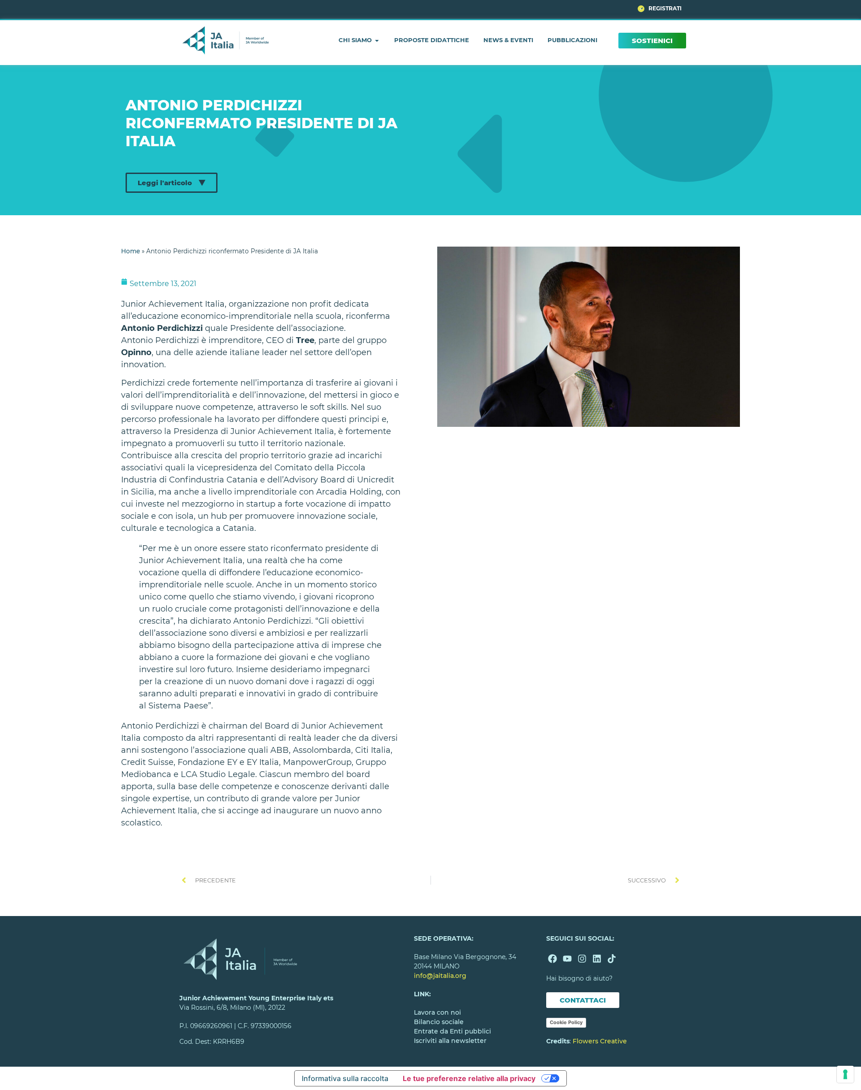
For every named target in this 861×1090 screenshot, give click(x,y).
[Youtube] (567, 958)
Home (130, 251)
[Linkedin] (597, 958)
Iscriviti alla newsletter (450, 1041)
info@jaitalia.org (440, 976)
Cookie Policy (566, 1022)
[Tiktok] (611, 958)
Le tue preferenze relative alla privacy (469, 1078)
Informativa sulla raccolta (345, 1078)
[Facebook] (552, 958)
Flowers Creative (600, 1041)
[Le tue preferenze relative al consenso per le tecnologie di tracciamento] (845, 1074)
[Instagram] (582, 958)
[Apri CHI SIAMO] (377, 40)
